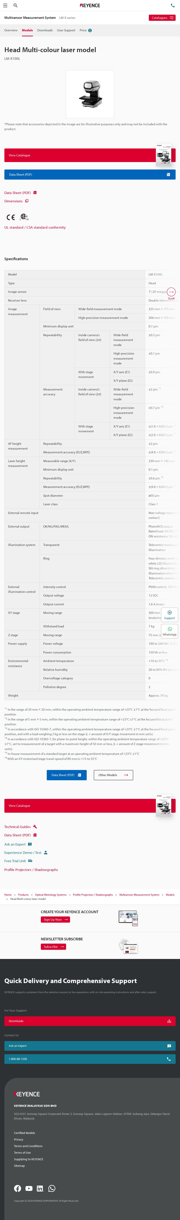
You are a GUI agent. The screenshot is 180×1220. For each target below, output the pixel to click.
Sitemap (19, 1166)
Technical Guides (17, 826)
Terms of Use (22, 1153)
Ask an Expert (15, 844)
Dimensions (13, 201)
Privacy (18, 1139)
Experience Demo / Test (22, 852)
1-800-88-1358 (18, 1059)
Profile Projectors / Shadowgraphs (31, 869)
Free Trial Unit (15, 860)
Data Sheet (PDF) (17, 192)
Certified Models (24, 1133)
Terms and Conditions (28, 1146)
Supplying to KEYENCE (28, 1159)
